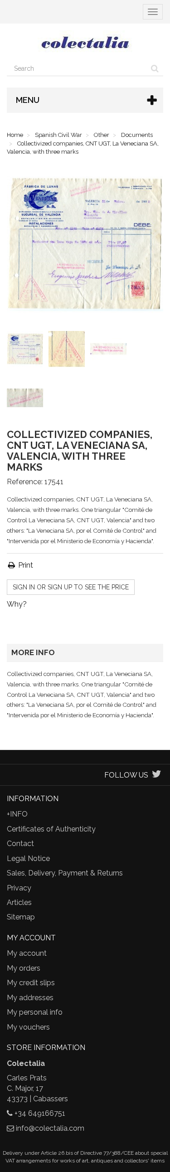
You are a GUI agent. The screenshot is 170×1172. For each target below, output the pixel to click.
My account (27, 953)
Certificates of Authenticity (51, 829)
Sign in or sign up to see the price (71, 587)
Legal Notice (28, 858)
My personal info (35, 1012)
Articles (19, 902)
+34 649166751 (40, 1113)
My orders (23, 968)
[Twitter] (156, 775)
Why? (17, 604)
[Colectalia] (85, 42)
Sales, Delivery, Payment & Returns (65, 873)
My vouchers (28, 1027)
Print (24, 565)
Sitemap (21, 917)
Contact (20, 843)
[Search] (154, 68)
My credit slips (31, 982)
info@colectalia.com (50, 1128)
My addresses (30, 997)
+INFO (17, 814)
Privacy (19, 888)
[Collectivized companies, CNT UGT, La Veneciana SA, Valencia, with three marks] (27, 351)
